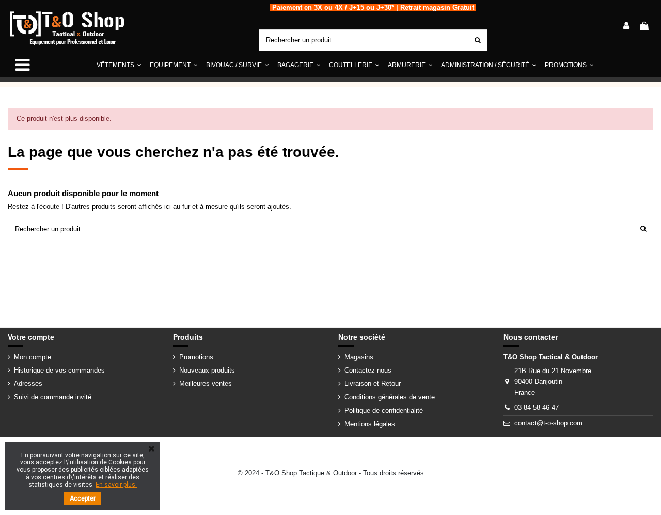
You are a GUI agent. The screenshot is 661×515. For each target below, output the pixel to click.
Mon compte (32, 357)
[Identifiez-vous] (626, 27)
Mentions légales (369, 424)
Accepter (83, 498)
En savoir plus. (116, 484)
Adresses (28, 384)
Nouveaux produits (207, 370)
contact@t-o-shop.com (548, 423)
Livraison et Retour (372, 384)
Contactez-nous (367, 370)
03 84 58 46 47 (536, 407)
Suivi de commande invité (52, 397)
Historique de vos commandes (59, 370)
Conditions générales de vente (389, 397)
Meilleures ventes (205, 384)
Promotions (196, 357)
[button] (174, 65)
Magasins (358, 357)
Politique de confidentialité (383, 410)
